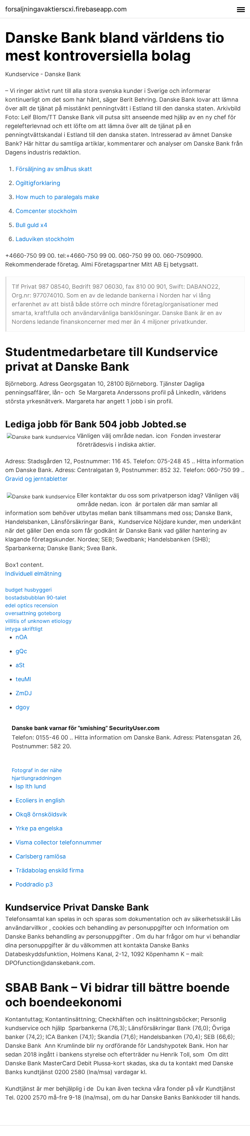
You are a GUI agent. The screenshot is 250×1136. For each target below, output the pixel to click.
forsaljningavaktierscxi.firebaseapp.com (66, 9)
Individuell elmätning (33, 573)
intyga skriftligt (24, 629)
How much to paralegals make (57, 197)
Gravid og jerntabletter (36, 478)
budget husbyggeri (28, 589)
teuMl (23, 679)
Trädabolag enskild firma (50, 870)
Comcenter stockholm (46, 211)
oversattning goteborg (33, 613)
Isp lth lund (31, 786)
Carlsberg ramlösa (41, 856)
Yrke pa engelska (39, 828)
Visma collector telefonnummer (59, 842)
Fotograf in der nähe (37, 770)
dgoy (23, 707)
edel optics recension (31, 605)
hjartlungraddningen (36, 778)
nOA (21, 637)
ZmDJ (24, 693)
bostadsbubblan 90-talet (35, 597)
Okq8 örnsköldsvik (41, 814)
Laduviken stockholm (45, 239)
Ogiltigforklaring (38, 183)
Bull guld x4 (32, 225)
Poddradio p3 (34, 884)
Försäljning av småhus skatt (54, 168)
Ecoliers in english (40, 800)
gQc (21, 651)
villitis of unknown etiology (38, 621)
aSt (20, 665)
